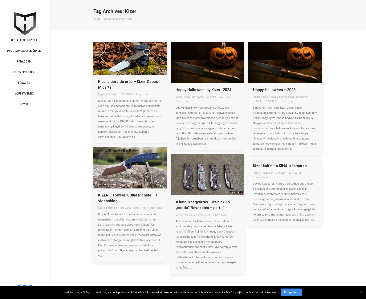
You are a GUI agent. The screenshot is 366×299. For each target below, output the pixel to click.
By (113, 94)
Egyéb (101, 94)
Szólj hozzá (142, 94)
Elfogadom (291, 292)
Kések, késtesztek (194, 96)
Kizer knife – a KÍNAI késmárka (280, 166)
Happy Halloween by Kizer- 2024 (203, 89)
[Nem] (361, 292)
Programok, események (295, 96)
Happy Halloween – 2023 (274, 89)
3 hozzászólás (261, 177)
